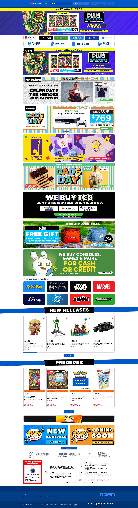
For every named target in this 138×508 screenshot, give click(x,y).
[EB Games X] (109, 494)
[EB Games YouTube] (113, 494)
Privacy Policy (26, 496)
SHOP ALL (69, 355)
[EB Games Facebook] (101, 494)
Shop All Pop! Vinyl (69, 448)
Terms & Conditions (38, 496)
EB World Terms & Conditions (53, 496)
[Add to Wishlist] (43, 318)
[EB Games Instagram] (105, 494)
